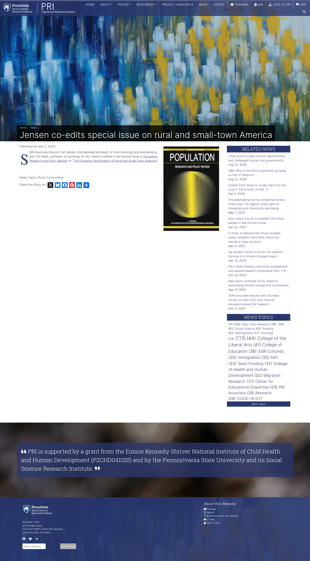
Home (90, 4)
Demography (244, 333)
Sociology (267, 333)
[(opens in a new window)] (23, 539)
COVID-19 (245, 398)
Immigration (249, 357)
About (105, 4)
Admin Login (213, 523)
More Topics (259, 404)
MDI (260, 4)
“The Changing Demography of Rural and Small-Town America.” (115, 160)
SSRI (302, 4)
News (203, 4)
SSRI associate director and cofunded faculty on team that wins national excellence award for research (253, 300)
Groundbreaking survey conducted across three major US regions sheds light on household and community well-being (256, 204)
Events (218, 4)
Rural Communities (51, 177)
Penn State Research (256, 324)
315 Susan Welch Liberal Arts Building (42, 529)
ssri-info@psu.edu (32, 525)
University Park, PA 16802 (36, 532)
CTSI (241, 338)
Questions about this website (222, 516)
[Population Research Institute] (37, 8)
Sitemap (211, 509)
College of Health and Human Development (258, 369)
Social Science (245, 328)
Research (263, 393)
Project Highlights (177, 4)
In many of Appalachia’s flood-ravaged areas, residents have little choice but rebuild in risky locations (254, 237)
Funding (268, 328)
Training (241, 4)
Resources (145, 4)
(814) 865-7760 (30, 522)
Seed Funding (250, 363)
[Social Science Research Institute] (38, 509)
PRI (230, 324)
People (123, 4)
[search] (304, 11)
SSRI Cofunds (271, 351)
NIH (274, 357)
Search (210, 512)
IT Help (211, 519)
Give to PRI (281, 4)
